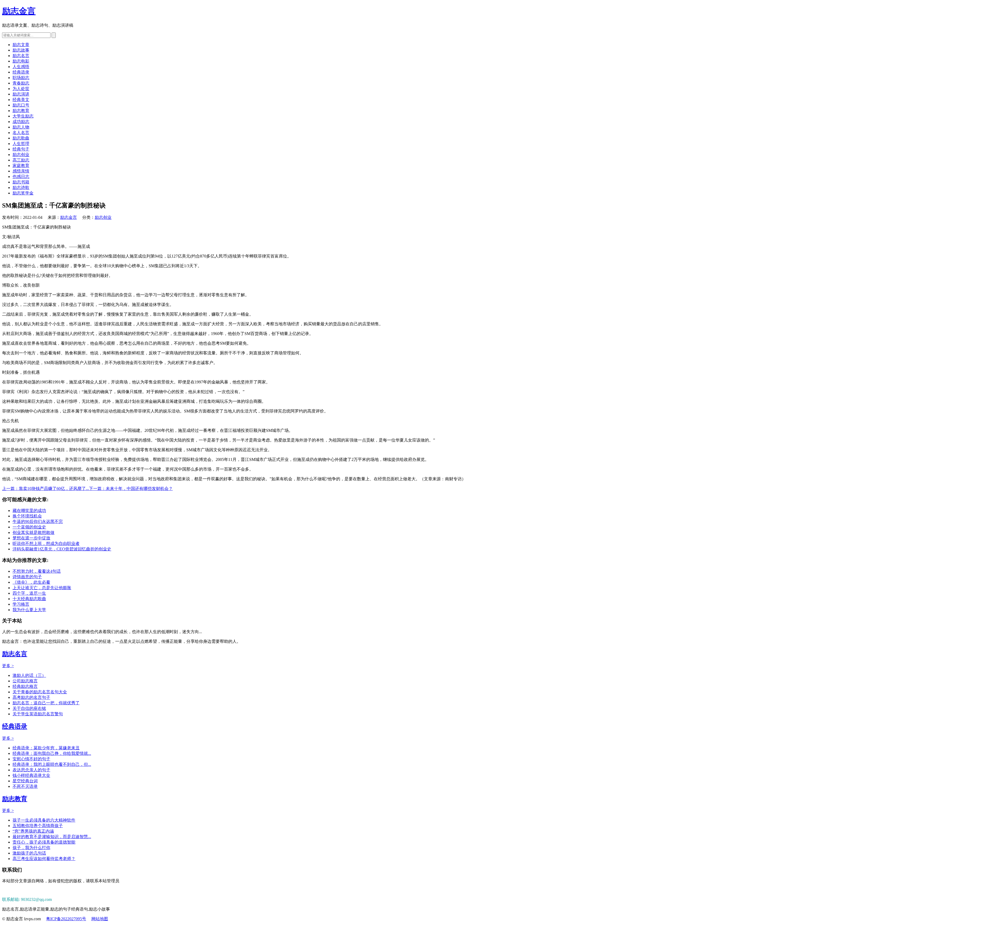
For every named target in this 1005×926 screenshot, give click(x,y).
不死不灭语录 (25, 786)
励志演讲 (21, 94)
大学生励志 (23, 116)
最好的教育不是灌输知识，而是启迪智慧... (52, 836)
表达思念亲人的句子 (31, 770)
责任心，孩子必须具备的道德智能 (44, 842)
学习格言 (21, 604)
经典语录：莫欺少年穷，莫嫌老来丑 (46, 748)
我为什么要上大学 (29, 609)
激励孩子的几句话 (29, 853)
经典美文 (21, 99)
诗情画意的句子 (27, 576)
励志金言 (19, 11)
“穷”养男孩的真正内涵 (33, 831)
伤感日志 (21, 176)
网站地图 (99, 919)
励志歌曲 (21, 138)
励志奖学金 (23, 193)
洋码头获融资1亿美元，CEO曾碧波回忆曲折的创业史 (62, 549)
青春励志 (21, 83)
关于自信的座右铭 (29, 708)
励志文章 (21, 44)
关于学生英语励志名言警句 (38, 714)
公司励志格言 (25, 681)
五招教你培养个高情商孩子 (38, 825)
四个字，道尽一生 (29, 593)
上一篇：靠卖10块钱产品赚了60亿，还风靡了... (45, 488)
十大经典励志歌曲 (29, 598)
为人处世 (21, 88)
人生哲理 (21, 143)
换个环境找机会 (27, 516)
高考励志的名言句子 (31, 697)
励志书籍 (21, 182)
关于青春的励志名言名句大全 (40, 692)
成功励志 (21, 121)
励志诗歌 (21, 187)
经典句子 (21, 149)
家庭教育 (21, 165)
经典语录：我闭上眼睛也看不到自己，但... (52, 764)
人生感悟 (21, 66)
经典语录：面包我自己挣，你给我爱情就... (52, 753)
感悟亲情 (21, 171)
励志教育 (21, 110)
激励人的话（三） (29, 675)
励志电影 (21, 61)
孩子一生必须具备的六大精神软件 (44, 820)
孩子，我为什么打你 (31, 847)
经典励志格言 (25, 686)
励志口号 (21, 105)
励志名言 (21, 55)
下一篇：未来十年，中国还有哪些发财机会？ (131, 488)
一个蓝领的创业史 (29, 527)
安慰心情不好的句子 (31, 759)
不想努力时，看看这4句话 (37, 571)
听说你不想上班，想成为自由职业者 (46, 543)
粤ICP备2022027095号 (66, 919)
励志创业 (21, 154)
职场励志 (21, 77)
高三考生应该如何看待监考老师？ (44, 858)
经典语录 (21, 72)
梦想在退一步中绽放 (31, 538)
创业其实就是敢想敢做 (33, 532)
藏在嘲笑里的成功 (29, 510)
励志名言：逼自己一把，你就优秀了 (46, 703)
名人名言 (21, 132)
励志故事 (21, 50)
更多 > (8, 665)
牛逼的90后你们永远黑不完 (38, 521)
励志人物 (21, 127)
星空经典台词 (25, 781)
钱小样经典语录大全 (31, 775)
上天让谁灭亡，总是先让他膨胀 (42, 587)
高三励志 (21, 160)
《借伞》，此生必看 (31, 582)
